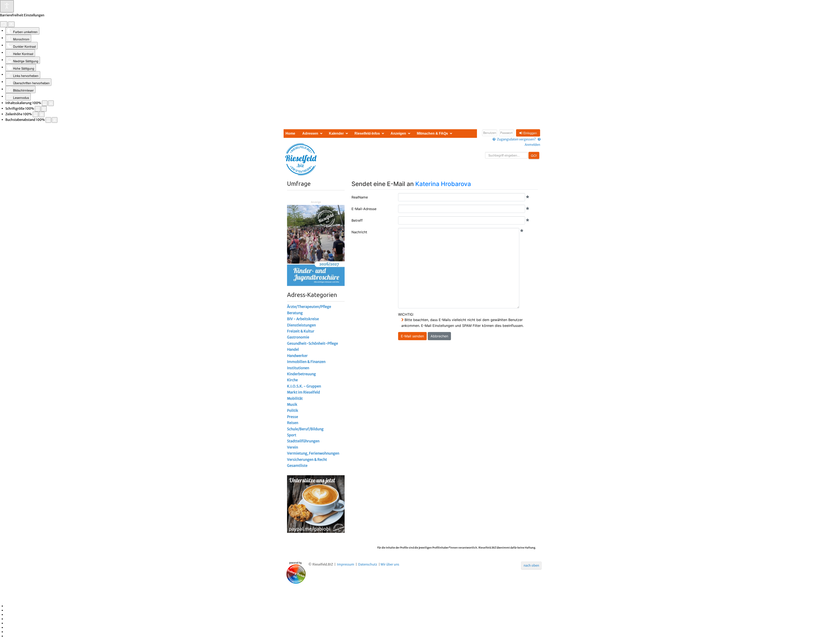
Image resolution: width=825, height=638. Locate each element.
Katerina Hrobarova (443, 184)
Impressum (345, 564)
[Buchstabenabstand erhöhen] (54, 120)
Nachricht (359, 232)
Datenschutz (367, 564)
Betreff (357, 220)
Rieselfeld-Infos (367, 133)
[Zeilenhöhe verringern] (35, 114)
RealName (359, 197)
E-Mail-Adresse (363, 209)
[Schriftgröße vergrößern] (44, 109)
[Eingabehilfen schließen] (11, 24)
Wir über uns (389, 564)
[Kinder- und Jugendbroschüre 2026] (316, 245)
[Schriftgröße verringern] (37, 109)
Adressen (310, 133)
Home (290, 133)
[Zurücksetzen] (3, 24)
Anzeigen (398, 133)
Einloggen (530, 133)
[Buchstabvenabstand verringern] (48, 120)
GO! (534, 155)
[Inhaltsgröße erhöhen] (51, 103)
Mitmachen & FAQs (432, 133)
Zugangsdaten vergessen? (516, 139)
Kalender (336, 133)
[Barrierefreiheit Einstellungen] (7, 6)
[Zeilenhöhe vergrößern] (41, 114)
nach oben (531, 565)
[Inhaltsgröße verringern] (44, 103)
